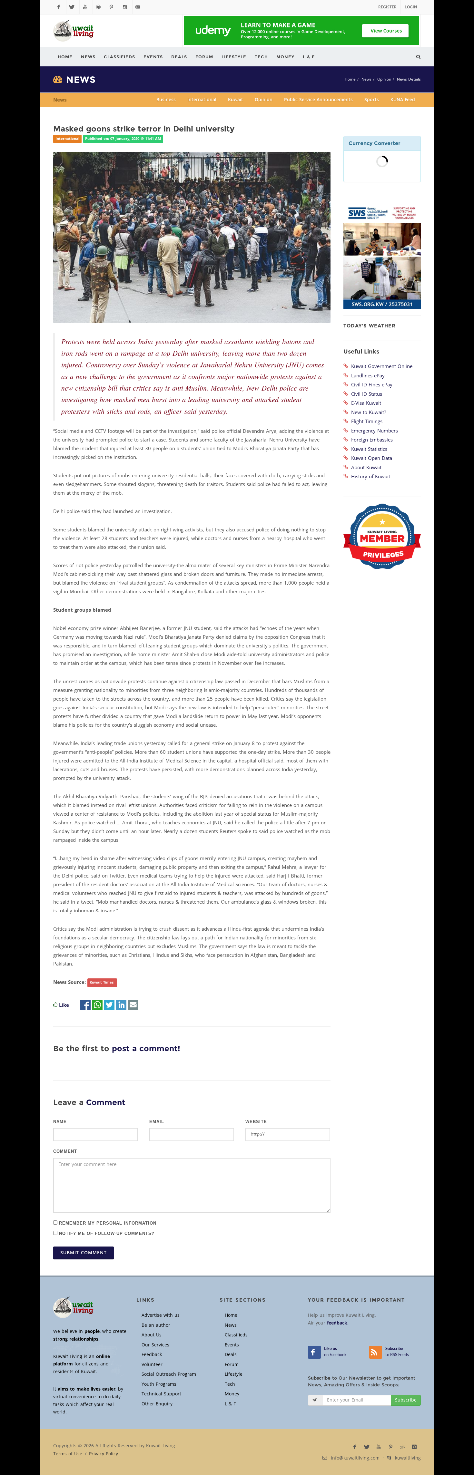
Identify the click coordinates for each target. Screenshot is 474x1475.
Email (156, 1122)
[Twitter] (72, 7)
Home (350, 79)
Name (60, 1122)
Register (387, 7)
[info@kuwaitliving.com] (139, 7)
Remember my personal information (106, 1223)
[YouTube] (86, 7)
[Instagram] (125, 7)
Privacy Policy (103, 1454)
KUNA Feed (402, 99)
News (366, 79)
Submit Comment (83, 1252)
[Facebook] (59, 7)
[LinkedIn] (121, 1005)
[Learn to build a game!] (301, 30)
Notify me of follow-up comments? (105, 1233)
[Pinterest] (112, 7)
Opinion (384, 79)
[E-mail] (133, 1005)
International (201, 99)
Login (411, 7)
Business (166, 99)
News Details (409, 79)
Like (64, 1005)
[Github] (99, 7)
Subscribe (406, 1400)
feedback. (338, 1323)
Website (256, 1122)
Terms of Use (67, 1454)
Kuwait (235, 99)
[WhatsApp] (97, 1005)
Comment (65, 1151)
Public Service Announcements (318, 99)
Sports (371, 99)
